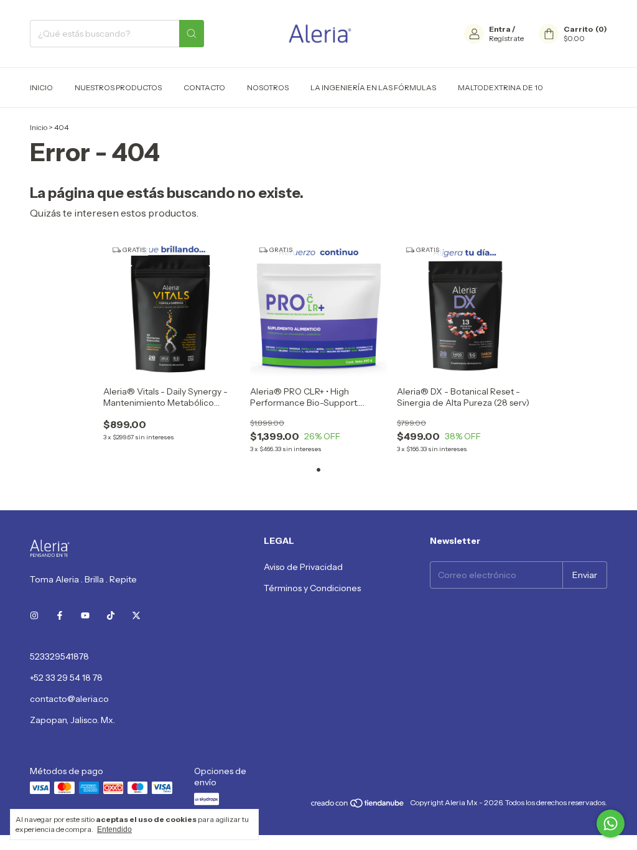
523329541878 (59, 656)
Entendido (114, 829)
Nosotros (268, 87)
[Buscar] (191, 33)
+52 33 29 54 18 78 (66, 677)
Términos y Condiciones (312, 588)
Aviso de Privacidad (303, 566)
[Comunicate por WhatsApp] (611, 824)
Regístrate (506, 38)
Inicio (41, 87)
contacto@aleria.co (69, 698)
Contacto (204, 87)
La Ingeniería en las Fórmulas (373, 87)
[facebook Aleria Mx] (59, 615)
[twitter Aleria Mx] (136, 615)
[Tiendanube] (358, 805)
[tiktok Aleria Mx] (110, 615)
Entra (500, 29)
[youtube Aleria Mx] (85, 615)
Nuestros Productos (118, 87)
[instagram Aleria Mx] (34, 615)
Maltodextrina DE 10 (500, 87)
